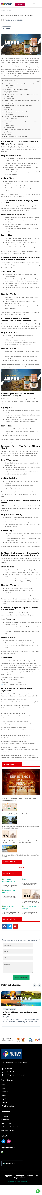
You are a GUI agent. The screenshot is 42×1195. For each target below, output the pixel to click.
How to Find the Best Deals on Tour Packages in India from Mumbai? (20, 799)
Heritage (12, 1009)
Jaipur (3, 1099)
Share (8, 29)
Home (3, 11)
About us (4, 1116)
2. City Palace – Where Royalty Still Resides (15, 89)
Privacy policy (6, 1123)
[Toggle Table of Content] (37, 81)
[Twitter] (3, 1141)
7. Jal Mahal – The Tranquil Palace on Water (15, 116)
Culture (9, 11)
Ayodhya (4, 1092)
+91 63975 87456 (10, 1072)
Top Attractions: (10, 112)
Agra (3, 1088)
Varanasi (4, 1095)
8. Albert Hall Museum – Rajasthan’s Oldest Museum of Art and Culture (20, 122)
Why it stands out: (11, 85)
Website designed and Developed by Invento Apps (17, 1181)
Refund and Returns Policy (10, 1127)
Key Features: (9, 96)
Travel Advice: (9, 132)
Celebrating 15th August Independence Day (15, 813)
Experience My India (12, 677)
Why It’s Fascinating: (11, 118)
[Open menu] (34, 4)
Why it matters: (10, 102)
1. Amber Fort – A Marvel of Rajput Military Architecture (19, 83)
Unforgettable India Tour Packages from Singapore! (20, 1013)
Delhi (3, 1085)
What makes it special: (12, 91)
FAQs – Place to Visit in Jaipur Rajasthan (15, 136)
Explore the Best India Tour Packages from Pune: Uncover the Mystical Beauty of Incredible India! (30, 913)
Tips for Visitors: (10, 98)
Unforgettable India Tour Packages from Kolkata (29, 883)
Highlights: (9, 107)
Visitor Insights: (10, 114)
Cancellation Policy (7, 1130)
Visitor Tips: (9, 87)
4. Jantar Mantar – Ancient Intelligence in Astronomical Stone (21, 100)
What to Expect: (10, 125)
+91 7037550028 (13, 680)
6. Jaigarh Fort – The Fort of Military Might (15, 111)
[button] (35, 985)
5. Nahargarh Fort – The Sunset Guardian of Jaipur (17, 105)
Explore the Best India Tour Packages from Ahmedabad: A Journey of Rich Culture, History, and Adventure (19, 841)
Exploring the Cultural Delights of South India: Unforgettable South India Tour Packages (20, 827)
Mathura (4, 1102)
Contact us (5, 1120)
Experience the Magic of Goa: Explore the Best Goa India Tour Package (20, 855)
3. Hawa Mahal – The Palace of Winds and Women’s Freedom (20, 94)
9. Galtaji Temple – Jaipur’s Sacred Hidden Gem (16, 129)
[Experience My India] (6, 4)
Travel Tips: (9, 92)
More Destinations (7, 1106)
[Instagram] (9, 1141)
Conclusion (7, 134)
